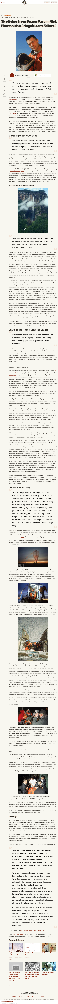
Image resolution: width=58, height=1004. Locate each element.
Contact (14, 996)
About (27, 996)
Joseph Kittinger (13, 99)
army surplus (12, 375)
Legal (21, 996)
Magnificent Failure (18, 934)
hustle (22, 537)
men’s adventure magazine (17, 171)
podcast (55, 2)
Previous (13, 985)
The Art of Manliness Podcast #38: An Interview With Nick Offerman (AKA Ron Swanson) (14, 976)
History (9, 15)
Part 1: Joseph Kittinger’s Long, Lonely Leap (32, 930)
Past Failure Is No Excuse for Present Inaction (30, 955)
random (48, 2)
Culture (5, 15)
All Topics (35, 996)
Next (53, 985)
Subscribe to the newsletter (8, 1003)
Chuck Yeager (12, 113)
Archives (43, 996)
